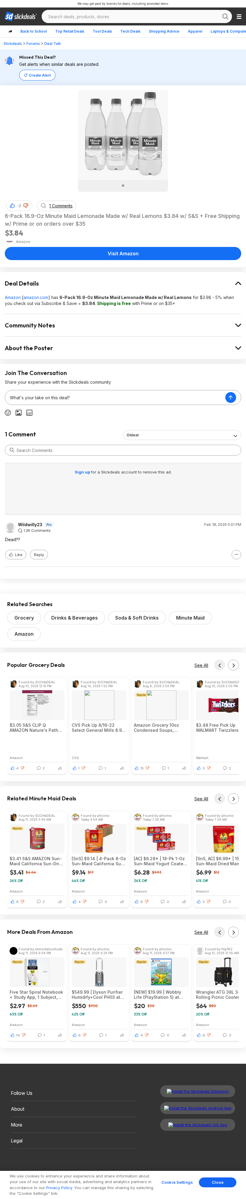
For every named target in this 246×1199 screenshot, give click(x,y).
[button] (25, 205)
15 (142, 768)
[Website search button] (225, 16)
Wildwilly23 (30, 524)
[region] (123, 1185)
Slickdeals (13, 43)
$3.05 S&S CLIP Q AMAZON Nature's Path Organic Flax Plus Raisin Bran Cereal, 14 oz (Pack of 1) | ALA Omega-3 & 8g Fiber (36, 728)
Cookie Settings (177, 1182)
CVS (75, 758)
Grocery (24, 618)
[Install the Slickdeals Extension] (197, 1091)
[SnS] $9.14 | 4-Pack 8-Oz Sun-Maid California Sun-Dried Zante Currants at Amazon (99, 861)
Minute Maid (190, 618)
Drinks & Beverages (74, 618)
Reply (39, 555)
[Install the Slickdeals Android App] (197, 1108)
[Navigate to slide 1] (123, 185)
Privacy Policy (59, 1187)
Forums (33, 43)
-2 (19, 206)
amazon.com (35, 297)
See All (201, 665)
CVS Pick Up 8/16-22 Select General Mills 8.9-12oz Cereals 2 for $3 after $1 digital (98, 728)
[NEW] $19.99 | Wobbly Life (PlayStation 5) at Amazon (157, 994)
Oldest (133, 435)
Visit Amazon (123, 254)
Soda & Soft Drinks (137, 618)
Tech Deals (130, 31)
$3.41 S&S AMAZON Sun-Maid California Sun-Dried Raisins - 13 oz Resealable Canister (37, 861)
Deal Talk (52, 43)
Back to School (33, 31)
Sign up (83, 472)
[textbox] (115, 397)
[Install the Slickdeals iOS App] (197, 1125)
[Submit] (12, 450)
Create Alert (40, 75)
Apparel (195, 31)
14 (18, 1035)
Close (218, 1182)
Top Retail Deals (69, 31)
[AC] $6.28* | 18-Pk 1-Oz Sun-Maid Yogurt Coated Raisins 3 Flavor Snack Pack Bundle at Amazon (160, 861)
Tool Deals (102, 31)
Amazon (13, 297)
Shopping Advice (164, 31)
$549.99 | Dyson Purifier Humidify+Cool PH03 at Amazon (97, 994)
